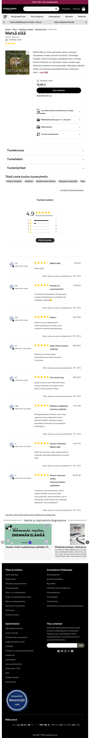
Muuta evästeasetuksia (15, 601)
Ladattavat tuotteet (26, 29)
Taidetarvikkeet (12, 677)
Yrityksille (66, 9)
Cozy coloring (11, 633)
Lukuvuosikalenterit (13, 664)
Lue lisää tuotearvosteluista (72, 190)
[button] (5, 17)
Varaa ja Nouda (12, 588)
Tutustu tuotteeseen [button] (49, 134)
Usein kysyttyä (11, 575)
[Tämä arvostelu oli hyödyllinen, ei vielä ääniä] (74, 276)
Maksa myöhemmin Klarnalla (64, 22)
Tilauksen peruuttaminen (16, 583)
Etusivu (8, 29)
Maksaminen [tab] (46, 127)
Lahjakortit (10, 655)
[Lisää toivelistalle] (27, 52)
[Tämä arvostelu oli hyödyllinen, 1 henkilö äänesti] (74, 368)
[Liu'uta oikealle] (86, 22)
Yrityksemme (52, 601)
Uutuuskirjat (10, 682)
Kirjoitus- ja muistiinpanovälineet (19, 651)
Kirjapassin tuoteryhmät (68, 181)
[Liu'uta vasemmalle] (4, 22)
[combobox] (41, 9)
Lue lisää (43, 72)
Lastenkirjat (10, 659)
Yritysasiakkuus (53, 592)
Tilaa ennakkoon (37, 17)
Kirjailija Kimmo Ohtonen (45, 181)
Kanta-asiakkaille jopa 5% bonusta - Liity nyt (25, 22)
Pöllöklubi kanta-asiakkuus (58, 588)
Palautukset (10, 579)
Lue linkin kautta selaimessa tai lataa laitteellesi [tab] (55, 111)
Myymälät (69, 17)
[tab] (45, 150)
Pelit (7, 673)
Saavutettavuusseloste (15, 606)
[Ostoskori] (83, 9)
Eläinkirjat (29, 181)
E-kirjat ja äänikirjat (14, 181)
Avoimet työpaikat (55, 579)
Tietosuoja (9, 610)
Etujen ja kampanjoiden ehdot (18, 597)
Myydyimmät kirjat (18, 17)
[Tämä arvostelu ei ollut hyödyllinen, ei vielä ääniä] (78, 276)
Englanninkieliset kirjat (15, 642)
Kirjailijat (9, 646)
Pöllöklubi (82, 17)
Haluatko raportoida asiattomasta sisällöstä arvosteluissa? (30, 515)
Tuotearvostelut (12, 615)
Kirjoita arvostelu (45, 240)
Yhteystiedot (52, 597)
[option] (25, 22)
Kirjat (15, 29)
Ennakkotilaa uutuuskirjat (16, 637)
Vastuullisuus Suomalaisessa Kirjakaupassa (65, 606)
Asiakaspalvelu (54, 17)
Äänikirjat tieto (41, 29)
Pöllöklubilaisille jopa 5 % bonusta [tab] (56, 120)
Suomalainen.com (51, 735)
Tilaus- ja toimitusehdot (15, 592)
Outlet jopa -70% (12, 668)
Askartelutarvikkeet (13, 628)
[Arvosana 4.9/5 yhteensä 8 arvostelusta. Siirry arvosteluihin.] (11, 43)
